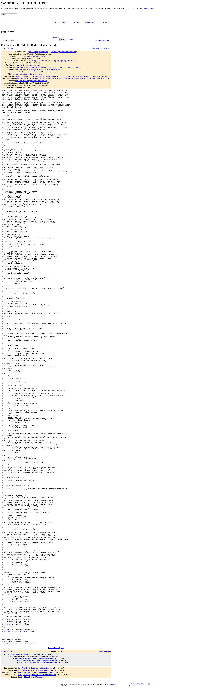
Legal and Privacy (110, 685)
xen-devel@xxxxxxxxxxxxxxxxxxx (63, 52)
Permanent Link (98, 48)
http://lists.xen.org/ (147, 8)
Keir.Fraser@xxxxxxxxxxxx (35, 56)
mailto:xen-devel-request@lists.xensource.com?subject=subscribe (84, 76)
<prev (4, 40)
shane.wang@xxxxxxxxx (37, 61)
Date (8, 40)
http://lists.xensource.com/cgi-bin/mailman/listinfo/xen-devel (37, 76)
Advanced (70, 39)
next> (13, 40)
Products (64, 22)
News (105, 22)
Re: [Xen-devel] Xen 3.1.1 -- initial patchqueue (35, 668)
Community (89, 22)
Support (76, 22)
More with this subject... (56, 648)
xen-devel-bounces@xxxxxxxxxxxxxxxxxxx (31, 81)
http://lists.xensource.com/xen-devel (20, 631)
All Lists (57, 37)
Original (106, 48)
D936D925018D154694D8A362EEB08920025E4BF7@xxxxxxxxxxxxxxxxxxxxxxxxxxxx (49, 67)
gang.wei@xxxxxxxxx (66, 61)
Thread (102, 40)
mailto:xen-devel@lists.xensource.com (29, 74)
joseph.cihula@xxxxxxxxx (38, 52)
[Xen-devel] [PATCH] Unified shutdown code (23, 654)
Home (54, 22)
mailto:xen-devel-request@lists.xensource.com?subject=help (37, 70)
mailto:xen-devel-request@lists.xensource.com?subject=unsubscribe (85, 78)
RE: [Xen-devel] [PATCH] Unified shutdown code (34, 658)
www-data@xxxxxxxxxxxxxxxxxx (28, 65)
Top (53, 37)
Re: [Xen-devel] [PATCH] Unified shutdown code (38, 660)
